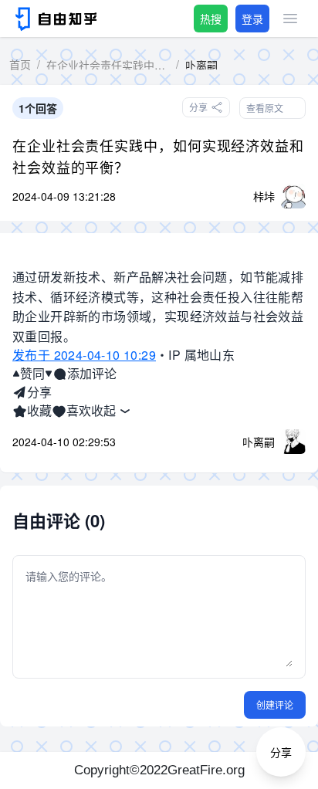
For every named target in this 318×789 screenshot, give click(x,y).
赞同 (32, 373)
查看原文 (264, 107)
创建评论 (274, 704)
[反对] (48, 373)
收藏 (39, 410)
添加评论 (92, 373)
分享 (39, 392)
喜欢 (78, 410)
